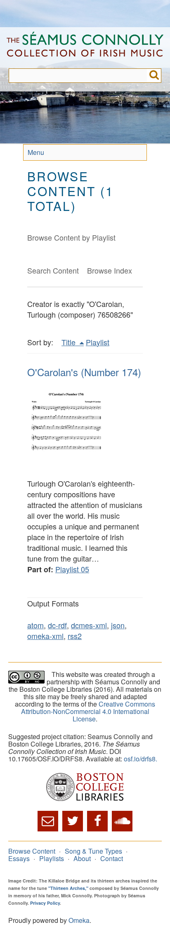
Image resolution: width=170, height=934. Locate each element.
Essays (19, 858)
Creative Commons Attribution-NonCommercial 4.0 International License (88, 711)
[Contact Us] (48, 821)
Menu (36, 152)
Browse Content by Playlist (71, 237)
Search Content (53, 270)
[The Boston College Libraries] (85, 787)
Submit (154, 75)
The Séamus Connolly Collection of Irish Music (85, 47)
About (82, 858)
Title (69, 342)
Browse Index (109, 270)
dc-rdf (57, 625)
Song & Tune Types (93, 851)
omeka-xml (45, 635)
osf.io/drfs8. (140, 758)
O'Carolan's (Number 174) (84, 372)
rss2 (75, 635)
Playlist (97, 342)
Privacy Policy (45, 903)
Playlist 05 (72, 569)
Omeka (79, 920)
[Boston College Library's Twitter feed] (72, 821)
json (118, 625)
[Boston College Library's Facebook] (97, 821)
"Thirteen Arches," (68, 888)
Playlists (51, 858)
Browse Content (31, 851)
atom (35, 625)
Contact (111, 858)
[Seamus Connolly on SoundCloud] (122, 821)
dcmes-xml (89, 625)
